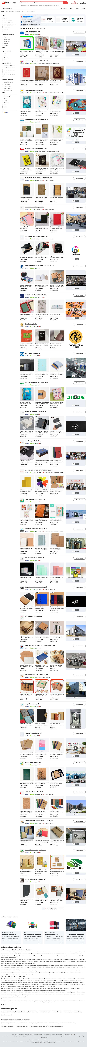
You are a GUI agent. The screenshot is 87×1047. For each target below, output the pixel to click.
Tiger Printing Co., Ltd (31, 324)
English (11, 1036)
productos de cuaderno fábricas (36, 5)
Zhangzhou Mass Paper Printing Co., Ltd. (36, 148)
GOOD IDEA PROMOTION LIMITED (34, 791)
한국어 (58, 1036)
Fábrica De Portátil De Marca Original (26, 1023)
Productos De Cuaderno (20, 1011)
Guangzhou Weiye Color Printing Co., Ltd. (36, 528)
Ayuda (71, 8)
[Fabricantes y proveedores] (8, 2)
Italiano (47, 1036)
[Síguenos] (71, 1034)
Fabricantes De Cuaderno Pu (22, 1026)
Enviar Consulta (79, 32)
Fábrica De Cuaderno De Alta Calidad (67, 1023)
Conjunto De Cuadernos (7, 1011)
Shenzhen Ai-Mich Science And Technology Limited (39, 470)
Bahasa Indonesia (44, 1037)
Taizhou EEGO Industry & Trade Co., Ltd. (36, 411)
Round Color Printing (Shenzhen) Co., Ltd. (36, 236)
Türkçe (79, 1036)
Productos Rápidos (59, 1034)
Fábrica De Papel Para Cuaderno (9, 1023)
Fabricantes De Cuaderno (7, 1026)
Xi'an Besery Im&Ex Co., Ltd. (32, 441)
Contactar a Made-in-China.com (49, 1034)
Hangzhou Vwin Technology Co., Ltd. (35, 499)
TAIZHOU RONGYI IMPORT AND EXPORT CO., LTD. (38, 178)
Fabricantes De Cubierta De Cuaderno (39, 1026)
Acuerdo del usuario (28, 1034)
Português (43, 1036)
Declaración (21, 1034)
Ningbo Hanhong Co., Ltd (32, 704)
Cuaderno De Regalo (32, 1011)
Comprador (63, 8)
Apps (77, 8)
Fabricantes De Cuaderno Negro (56, 1026)
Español (33, 1036)
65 (59, 908)
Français (28, 1036)
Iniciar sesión (83, 3)
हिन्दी (70, 1036)
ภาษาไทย (74, 1036)
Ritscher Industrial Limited (32, 31)
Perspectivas (67, 1034)
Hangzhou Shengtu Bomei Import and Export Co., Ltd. (39, 265)
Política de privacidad (38, 1034)
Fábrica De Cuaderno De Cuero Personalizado (46, 1023)
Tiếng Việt (83, 1036)
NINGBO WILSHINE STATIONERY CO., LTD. (36, 674)
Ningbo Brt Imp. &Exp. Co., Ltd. (33, 733)
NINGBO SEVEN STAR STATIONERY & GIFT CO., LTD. (39, 820)
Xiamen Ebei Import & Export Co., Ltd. (35, 850)
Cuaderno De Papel (57, 1011)
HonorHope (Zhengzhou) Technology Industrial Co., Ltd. (40, 645)
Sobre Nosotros (15, 1034)
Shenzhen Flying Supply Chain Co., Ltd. (35, 294)
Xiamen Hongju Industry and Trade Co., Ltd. (37, 61)
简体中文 (15, 1036)
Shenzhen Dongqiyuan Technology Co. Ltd (36, 382)
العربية (62, 1036)
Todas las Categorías (7, 8)
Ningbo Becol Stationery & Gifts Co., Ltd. (36, 587)
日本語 (24, 1036)
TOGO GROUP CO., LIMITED (32, 353)
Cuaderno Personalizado (45, 1011)
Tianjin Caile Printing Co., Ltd (33, 762)
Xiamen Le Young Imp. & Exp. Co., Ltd (35, 879)
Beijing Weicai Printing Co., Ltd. (33, 616)
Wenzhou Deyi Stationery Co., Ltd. (34, 207)
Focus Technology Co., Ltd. (41, 1039)
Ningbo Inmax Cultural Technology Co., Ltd (36, 119)
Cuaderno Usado (77, 1011)
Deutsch (37, 1036)
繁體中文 (20, 1036)
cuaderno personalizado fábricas (49, 5)
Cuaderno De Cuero (6, 1015)
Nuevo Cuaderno (67, 1011)
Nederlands (66, 1036)
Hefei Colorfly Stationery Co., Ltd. (34, 90)
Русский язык (52, 1036)
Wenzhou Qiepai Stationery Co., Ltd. (35, 557)
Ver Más (3, 1005)
